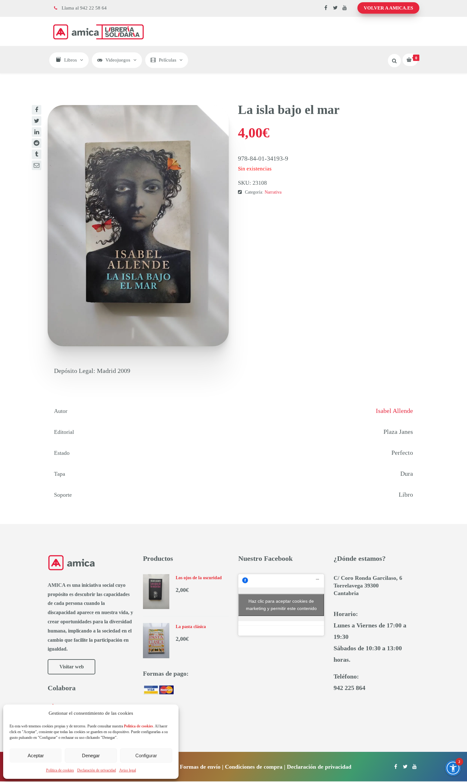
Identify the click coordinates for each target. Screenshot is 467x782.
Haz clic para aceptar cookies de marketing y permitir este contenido (281, 605)
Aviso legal (127, 770)
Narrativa (273, 192)
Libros (70, 60)
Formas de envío (200, 767)
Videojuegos (117, 60)
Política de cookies (60, 770)
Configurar (146, 755)
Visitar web (71, 666)
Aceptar (36, 755)
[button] (453, 768)
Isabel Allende (394, 410)
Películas (167, 60)
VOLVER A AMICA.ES (388, 7)
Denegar (91, 755)
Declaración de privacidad (96, 770)
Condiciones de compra (253, 767)
